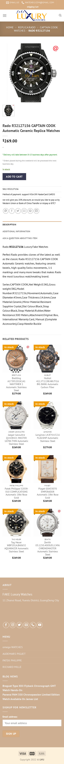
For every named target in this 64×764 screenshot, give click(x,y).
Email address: (10, 716)
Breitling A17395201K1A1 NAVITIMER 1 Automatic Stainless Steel (16, 384)
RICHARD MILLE (12, 667)
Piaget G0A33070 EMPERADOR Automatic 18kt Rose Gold (47, 493)
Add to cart (14, 176)
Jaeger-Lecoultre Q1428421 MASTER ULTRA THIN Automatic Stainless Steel (16, 439)
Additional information (16, 231)
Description (9, 224)
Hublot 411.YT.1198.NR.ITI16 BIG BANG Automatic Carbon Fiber (47, 383)
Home (10, 27)
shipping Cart (32, 6)
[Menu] (5, 15)
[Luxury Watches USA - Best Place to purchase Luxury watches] (32, 16)
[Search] (60, 15)
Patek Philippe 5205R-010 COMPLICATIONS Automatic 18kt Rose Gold (16, 493)
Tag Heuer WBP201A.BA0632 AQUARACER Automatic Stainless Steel (16, 547)
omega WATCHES (13, 647)
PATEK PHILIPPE (12, 660)
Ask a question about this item (20, 238)
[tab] (32, 224)
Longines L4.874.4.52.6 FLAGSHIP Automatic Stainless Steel (47, 437)
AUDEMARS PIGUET (14, 653)
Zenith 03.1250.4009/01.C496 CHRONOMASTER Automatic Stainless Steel (47, 548)
